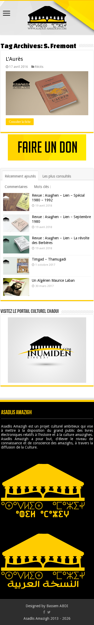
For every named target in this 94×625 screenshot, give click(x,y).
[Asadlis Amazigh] (47, 16)
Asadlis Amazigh (36, 618)
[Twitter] (49, 612)
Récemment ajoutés (20, 176)
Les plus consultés (56, 176)
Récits (39, 67)
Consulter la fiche (20, 122)
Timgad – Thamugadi (49, 259)
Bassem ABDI (57, 606)
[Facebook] (44, 612)
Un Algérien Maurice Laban (53, 280)
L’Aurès (14, 59)
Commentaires (16, 187)
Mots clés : (42, 187)
